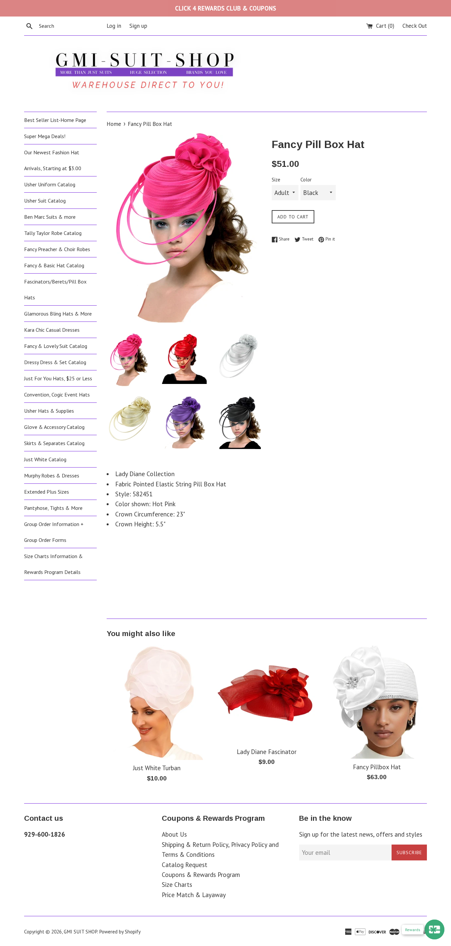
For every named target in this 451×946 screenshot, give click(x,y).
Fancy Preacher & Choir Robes (57, 249)
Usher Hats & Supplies (49, 410)
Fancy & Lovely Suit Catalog (55, 346)
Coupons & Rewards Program (201, 875)
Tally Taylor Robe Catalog (53, 233)
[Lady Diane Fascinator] (267, 694)
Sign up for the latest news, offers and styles (360, 834)
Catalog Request (184, 865)
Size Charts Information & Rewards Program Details (53, 564)
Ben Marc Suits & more (50, 216)
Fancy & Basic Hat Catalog (54, 265)
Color (306, 179)
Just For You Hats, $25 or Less (58, 378)
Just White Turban (157, 768)
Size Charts (177, 885)
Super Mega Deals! (44, 136)
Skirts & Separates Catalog (54, 443)
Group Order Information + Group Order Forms (54, 532)
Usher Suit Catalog (45, 200)
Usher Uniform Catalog (49, 184)
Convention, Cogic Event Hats (57, 394)
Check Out (414, 25)
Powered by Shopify (120, 931)
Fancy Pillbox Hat (377, 767)
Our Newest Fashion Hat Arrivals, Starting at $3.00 (52, 160)
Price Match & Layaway (194, 895)
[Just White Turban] (157, 702)
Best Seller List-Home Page (55, 120)
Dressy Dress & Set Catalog (55, 362)
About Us (174, 834)
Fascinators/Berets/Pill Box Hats (55, 289)
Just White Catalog (45, 459)
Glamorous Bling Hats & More (58, 313)
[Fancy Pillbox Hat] (377, 702)
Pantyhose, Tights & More (53, 508)
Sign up (138, 25)
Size (276, 179)
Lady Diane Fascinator (266, 752)
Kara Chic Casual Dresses (52, 329)
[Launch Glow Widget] (434, 929)
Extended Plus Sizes (46, 491)
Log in (114, 25)
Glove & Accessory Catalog (54, 427)
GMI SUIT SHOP (80, 931)
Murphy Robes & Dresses (51, 475)
